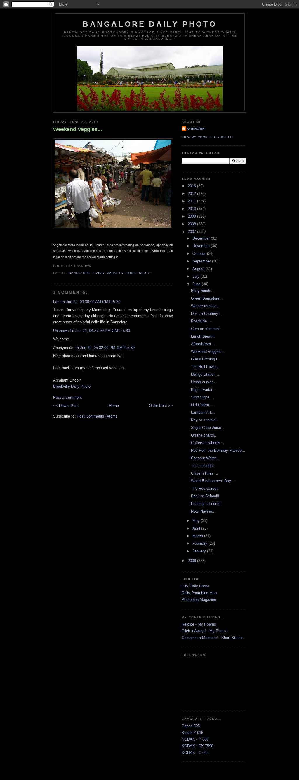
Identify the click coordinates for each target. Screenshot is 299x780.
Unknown (61, 331)
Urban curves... (204, 382)
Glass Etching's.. (205, 359)
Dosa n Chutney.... (206, 313)
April (196, 528)
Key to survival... (205, 420)
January (199, 551)
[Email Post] (93, 265)
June (197, 284)
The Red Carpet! (205, 488)
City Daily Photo (195, 586)
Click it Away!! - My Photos (205, 631)
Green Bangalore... (207, 298)
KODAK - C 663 (195, 752)
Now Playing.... (204, 511)
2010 (192, 209)
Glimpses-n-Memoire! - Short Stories (213, 637)
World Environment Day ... (213, 481)
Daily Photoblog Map (199, 593)
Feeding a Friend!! (206, 503)
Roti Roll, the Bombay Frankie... (218, 450)
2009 (192, 216)
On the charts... (204, 435)
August (199, 269)
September (202, 261)
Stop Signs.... (202, 397)
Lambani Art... (203, 412)
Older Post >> (161, 405)
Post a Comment (67, 397)
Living (98, 272)
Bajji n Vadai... (203, 389)
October (199, 253)
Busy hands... (203, 290)
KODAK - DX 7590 (197, 746)
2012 (192, 193)
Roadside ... (201, 321)
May (196, 520)
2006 (192, 561)
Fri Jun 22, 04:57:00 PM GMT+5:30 (100, 331)
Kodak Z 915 (192, 733)
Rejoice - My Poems (199, 624)
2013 (192, 186)
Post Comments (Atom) (97, 416)
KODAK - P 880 (195, 739)
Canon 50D (191, 726)
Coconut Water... (205, 458)
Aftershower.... (203, 344)
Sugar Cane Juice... (208, 427)
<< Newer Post (66, 405)
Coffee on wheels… (207, 443)
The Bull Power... (205, 367)
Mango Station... (205, 374)
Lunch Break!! (203, 336)
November (201, 246)
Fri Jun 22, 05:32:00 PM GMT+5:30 (104, 348)
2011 (192, 201)
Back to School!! (205, 496)
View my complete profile (207, 137)
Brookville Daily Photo (72, 386)
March (198, 536)
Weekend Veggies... (77, 129)
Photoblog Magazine (199, 599)
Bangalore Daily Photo (150, 24)
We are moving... (205, 306)
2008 (192, 224)
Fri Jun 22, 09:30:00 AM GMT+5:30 (90, 302)
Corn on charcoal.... (207, 329)
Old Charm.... (202, 405)
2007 (192, 231)
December (201, 238)
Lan (56, 302)
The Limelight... (204, 465)
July (196, 276)
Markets (115, 272)
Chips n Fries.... (204, 473)
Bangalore (79, 272)
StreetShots (138, 272)
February (200, 543)
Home (114, 405)
